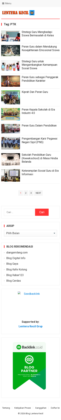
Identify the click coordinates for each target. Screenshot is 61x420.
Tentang (6, 408)
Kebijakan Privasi (22, 408)
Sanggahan (40, 408)
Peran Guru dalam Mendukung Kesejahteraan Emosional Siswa (40, 48)
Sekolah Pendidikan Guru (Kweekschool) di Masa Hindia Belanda (40, 158)
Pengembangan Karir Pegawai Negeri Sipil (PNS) (39, 140)
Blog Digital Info (15, 258)
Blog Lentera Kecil (34, 413)
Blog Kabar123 (15, 275)
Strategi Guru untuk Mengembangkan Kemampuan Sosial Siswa (39, 65)
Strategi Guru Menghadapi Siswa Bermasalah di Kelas (38, 33)
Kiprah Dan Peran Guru (35, 92)
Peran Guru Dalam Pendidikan (39, 125)
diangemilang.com (17, 252)
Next (38, 193)
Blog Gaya (12, 263)
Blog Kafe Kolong (16, 269)
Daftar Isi (55, 408)
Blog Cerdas (13, 280)
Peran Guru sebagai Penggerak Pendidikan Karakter (40, 79)
